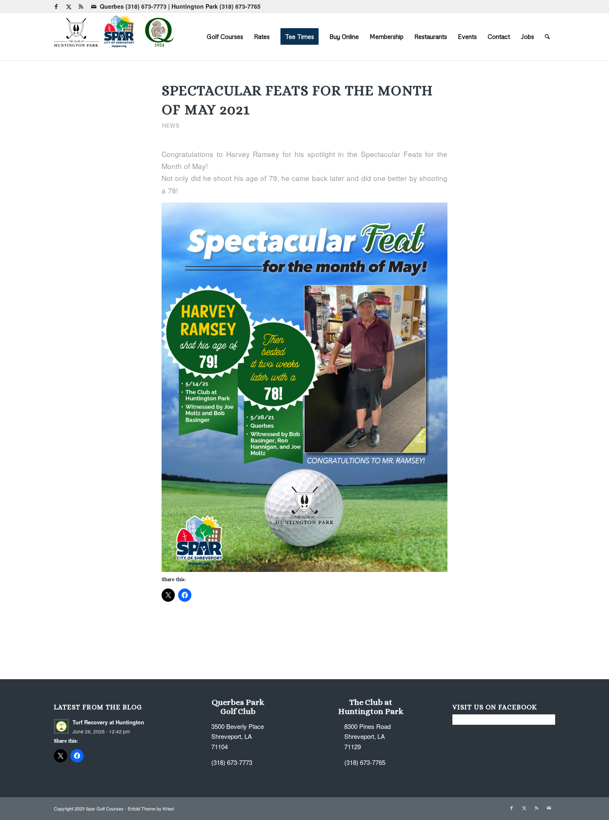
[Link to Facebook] (56, 6)
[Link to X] (69, 6)
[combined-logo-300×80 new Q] (116, 36)
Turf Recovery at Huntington (108, 722)
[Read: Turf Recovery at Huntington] (61, 726)
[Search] (547, 36)
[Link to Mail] (93, 6)
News (170, 125)
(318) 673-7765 (240, 6)
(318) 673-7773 (146, 6)
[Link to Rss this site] (81, 6)
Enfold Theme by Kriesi (151, 808)
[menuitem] (225, 36)
